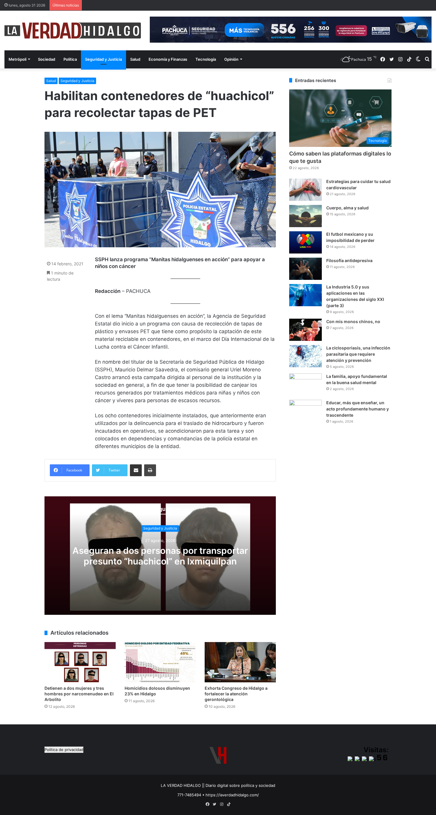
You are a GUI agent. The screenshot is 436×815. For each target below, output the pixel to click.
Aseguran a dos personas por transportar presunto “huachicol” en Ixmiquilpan (160, 556)
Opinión (231, 59)
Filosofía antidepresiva (349, 260)
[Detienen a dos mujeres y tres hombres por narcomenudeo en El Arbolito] (80, 662)
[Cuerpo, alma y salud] (305, 216)
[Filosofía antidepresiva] (305, 269)
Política (70, 59)
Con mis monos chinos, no (353, 321)
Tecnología (205, 59)
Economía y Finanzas (168, 59)
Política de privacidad (63, 749)
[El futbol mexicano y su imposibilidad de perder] (305, 242)
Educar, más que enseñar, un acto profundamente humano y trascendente (357, 409)
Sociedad (46, 59)
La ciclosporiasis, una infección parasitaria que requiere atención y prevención (358, 354)
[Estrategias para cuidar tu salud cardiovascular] (305, 190)
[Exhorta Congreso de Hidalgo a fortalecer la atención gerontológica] (240, 662)
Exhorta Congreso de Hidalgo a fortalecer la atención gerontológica (236, 694)
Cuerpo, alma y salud (347, 207)
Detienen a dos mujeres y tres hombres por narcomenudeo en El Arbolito (79, 694)
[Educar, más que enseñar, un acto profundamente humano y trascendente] (305, 411)
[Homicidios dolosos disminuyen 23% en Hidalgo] (160, 662)
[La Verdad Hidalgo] (72, 30)
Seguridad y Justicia (103, 59)
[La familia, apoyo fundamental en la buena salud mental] (305, 384)
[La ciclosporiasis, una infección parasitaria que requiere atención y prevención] (305, 356)
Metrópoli (17, 59)
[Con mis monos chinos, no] (305, 330)
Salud (135, 59)
